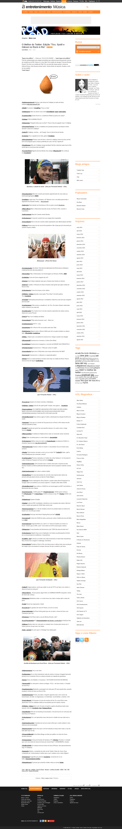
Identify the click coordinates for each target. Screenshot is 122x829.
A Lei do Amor (40, 799)
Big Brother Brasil (25, 802)
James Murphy (84, 361)
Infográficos (56, 797)
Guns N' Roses (40, 769)
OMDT (62, 769)
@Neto (24, 437)
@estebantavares (27, 324)
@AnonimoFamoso (28, 126)
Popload (78, 375)
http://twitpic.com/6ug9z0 (54, 620)
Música (59, 6)
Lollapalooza (80, 366)
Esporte (58, 1)
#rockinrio (61, 205)
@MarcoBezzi (26, 209)
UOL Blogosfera (83, 394)
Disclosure (77, 359)
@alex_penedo (26, 630)
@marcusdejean (27, 409)
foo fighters (84, 359)
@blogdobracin (27, 762)
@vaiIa (24, 604)
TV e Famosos (66, 12)
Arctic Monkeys (90, 353)
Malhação (39, 807)
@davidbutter (26, 711)
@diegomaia (26, 123)
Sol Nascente (40, 812)
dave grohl (82, 358)
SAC (41, 1)
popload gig (88, 375)
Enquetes (56, 801)
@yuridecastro (26, 311)
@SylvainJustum (27, 348)
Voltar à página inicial (46, 778)
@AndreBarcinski (27, 417)
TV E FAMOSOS (25, 795)
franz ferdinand (91, 359)
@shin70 (24, 132)
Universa (69, 1)
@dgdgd (24, 503)
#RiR (25, 520)
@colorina (25, 136)
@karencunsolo (27, 728)
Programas (72, 799)
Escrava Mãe (40, 804)
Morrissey (81, 368)
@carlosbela (26, 514)
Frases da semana (25, 799)
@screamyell (44, 201)
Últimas (25, 12)
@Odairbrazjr (26, 499)
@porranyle (25, 355)
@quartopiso (26, 327)
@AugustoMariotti (27, 734)
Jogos (36, 12)
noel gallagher (95, 368)
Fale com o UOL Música (78, 785)
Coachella (92, 356)
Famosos (75, 1)
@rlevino (24, 281)
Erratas (87, 785)
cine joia (84, 355)
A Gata (39, 797)
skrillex (86, 378)
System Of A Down (33, 771)
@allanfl (24, 587)
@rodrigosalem (27, 458)
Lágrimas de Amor (41, 806)
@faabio (24, 452)
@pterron (25, 284)
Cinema (31, 12)
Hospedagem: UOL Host (97, 827)
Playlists (72, 801)
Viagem (85, 12)
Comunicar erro (95, 785)
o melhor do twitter (54, 769)
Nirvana (47, 769)
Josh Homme (96, 361)
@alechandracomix (28, 463)
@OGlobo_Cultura (27, 294)
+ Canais (90, 12)
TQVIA (85, 383)
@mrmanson (26, 757)
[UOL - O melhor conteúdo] (24, 1)
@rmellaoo (25, 199)
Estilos (71, 797)
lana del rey (81, 363)
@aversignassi (26, 523)
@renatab (25, 299)
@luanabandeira (27, 194)
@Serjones (25, 617)
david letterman (95, 358)
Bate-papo (46, 1)
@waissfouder (50, 441)
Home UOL (24, 788)
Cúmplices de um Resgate (43, 802)
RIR (68, 769)
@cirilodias (25, 277)
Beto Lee (28, 769)
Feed (87, 642)
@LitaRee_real (26, 538)
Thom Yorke (79, 383)
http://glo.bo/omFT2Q (33, 104)
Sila (38, 811)
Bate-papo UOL (86, 788)
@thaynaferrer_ (27, 592)
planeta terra (93, 372)
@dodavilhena (26, 475)
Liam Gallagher (91, 363)
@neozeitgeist (26, 221)
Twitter (82, 642)
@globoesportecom (28, 102)
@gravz (24, 680)
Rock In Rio (25, 771)
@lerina (24, 358)
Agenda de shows (74, 802)
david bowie (89, 358)
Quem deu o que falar (26, 801)
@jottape (24, 119)
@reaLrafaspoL (27, 700)
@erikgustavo (26, 674)
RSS (45, 821)
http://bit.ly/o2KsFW (41, 443)
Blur (79, 356)
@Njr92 (24, 108)
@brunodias (26, 274)
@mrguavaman (26, 740)
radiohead (95, 377)
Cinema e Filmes (59, 795)
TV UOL (81, 1)
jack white (78, 361)
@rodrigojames (27, 305)
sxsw (90, 378)
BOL (86, 1)
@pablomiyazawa (27, 695)
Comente (50, 47)
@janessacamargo (28, 509)
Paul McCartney (85, 372)
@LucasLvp (25, 402)
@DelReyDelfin (26, 745)
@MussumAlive (27, 434)
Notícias (52, 1)
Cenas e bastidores (58, 802)
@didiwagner (26, 111)
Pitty (65, 769)
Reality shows (24, 804)
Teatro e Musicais (57, 12)
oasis (77, 370)
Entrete (64, 1)
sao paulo (81, 378)
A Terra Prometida (41, 801)
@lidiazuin (25, 480)
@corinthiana (26, 344)
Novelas (74, 12)
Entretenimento (39, 6)
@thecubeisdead (27, 139)
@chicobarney (26, 218)
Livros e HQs (42, 12)
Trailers (55, 799)
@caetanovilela (26, 115)
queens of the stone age (85, 377)
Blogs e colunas (25, 797)
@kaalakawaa (26, 145)
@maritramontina (27, 689)
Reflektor (77, 378)
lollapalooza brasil (93, 366)
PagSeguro (92, 1)
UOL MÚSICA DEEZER (76, 795)
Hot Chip (97, 359)
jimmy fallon (91, 361)
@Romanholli (26, 340)
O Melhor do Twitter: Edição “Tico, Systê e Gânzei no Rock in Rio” (43, 45)
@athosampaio (26, 214)
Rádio (80, 12)
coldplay (33, 769)
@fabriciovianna (27, 670)
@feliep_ (24, 337)
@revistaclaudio (27, 268)
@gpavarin (25, 751)
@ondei (24, 428)
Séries (22, 806)
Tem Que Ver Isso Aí (89, 381)
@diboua (25, 225)
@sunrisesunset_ (27, 492)
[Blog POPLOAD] (61, 30)
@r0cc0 (24, 316)
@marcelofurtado (27, 611)
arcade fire (79, 353)
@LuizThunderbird (28, 620)
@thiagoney (25, 529)
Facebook (77, 642)
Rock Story (40, 809)
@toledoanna (26, 331)
